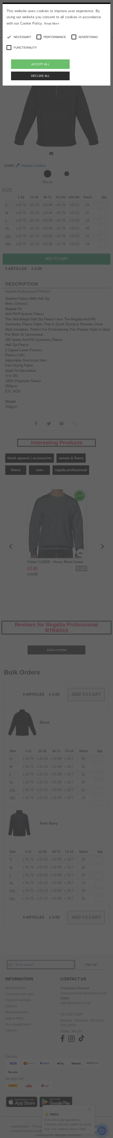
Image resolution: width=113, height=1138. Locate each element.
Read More (51, 23)
